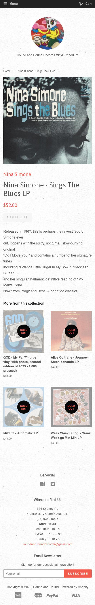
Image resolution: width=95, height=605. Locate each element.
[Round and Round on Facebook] (42, 484)
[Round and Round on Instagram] (52, 484)
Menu (13, 3)
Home (7, 71)
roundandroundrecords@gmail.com (47, 544)
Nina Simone (17, 174)
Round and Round (46, 587)
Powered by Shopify (74, 587)
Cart (88, 3)
